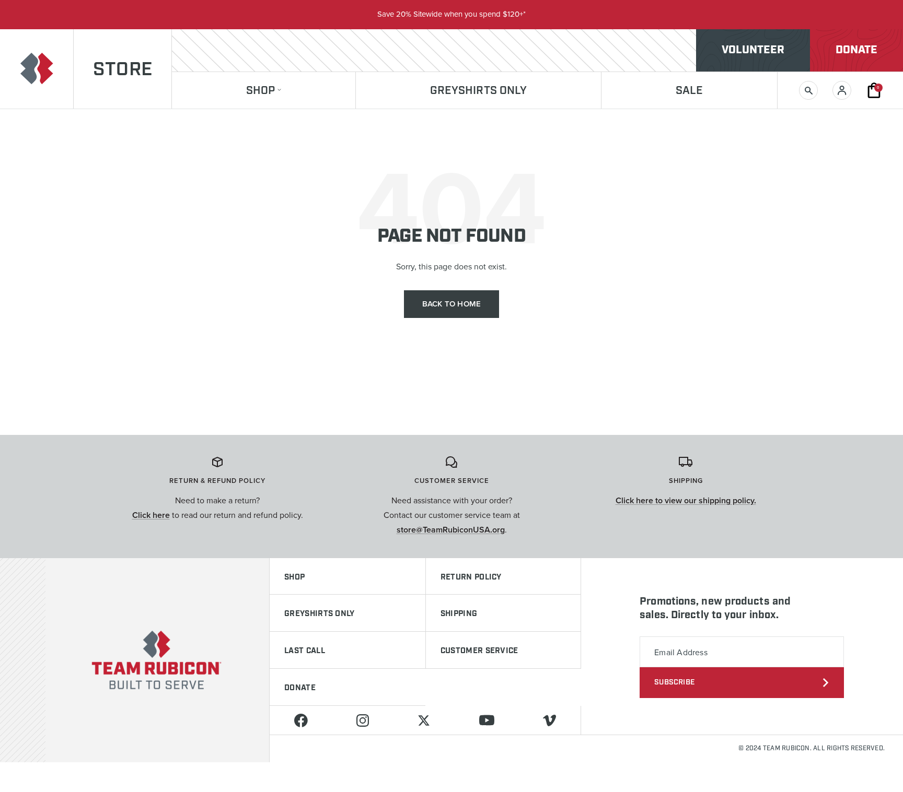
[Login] (841, 90)
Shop (260, 91)
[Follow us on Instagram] (362, 720)
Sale (689, 91)
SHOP (294, 577)
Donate (856, 50)
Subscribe (674, 682)
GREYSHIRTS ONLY (319, 614)
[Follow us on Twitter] (424, 720)
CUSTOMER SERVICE (479, 651)
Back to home (451, 304)
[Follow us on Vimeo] (549, 720)
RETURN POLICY (471, 577)
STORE (122, 70)
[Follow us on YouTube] (486, 720)
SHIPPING (459, 614)
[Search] (808, 90)
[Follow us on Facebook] (301, 720)
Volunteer (753, 50)
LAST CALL (304, 651)
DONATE (300, 688)
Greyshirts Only (478, 91)
